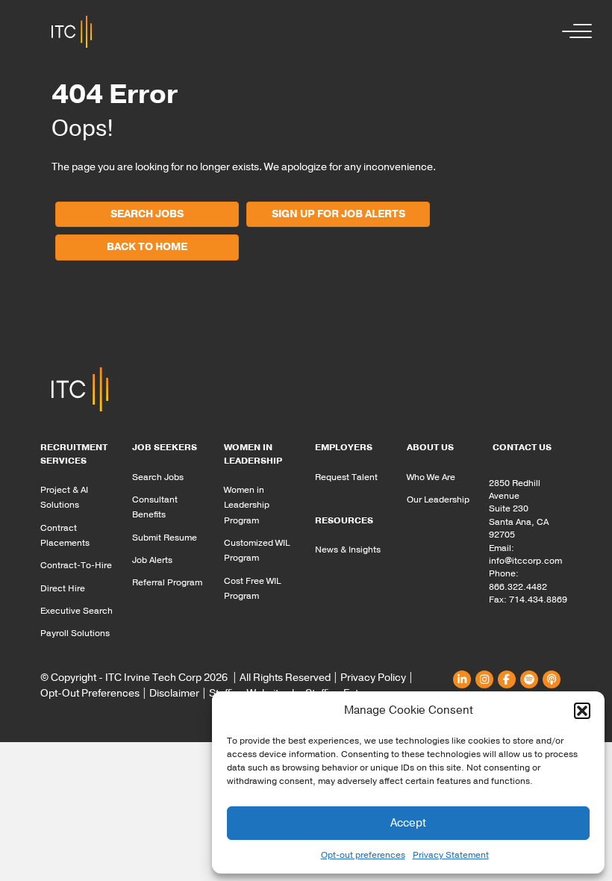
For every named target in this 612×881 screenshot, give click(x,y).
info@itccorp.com (525, 561)
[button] (582, 710)
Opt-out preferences (363, 855)
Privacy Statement (451, 855)
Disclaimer (174, 693)
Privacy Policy (373, 677)
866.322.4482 (518, 587)
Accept (408, 822)
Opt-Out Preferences (90, 693)
